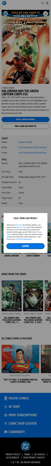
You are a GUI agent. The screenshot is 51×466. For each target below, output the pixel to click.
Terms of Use (21, 227)
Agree (25, 246)
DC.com (19, 225)
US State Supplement (24, 239)
